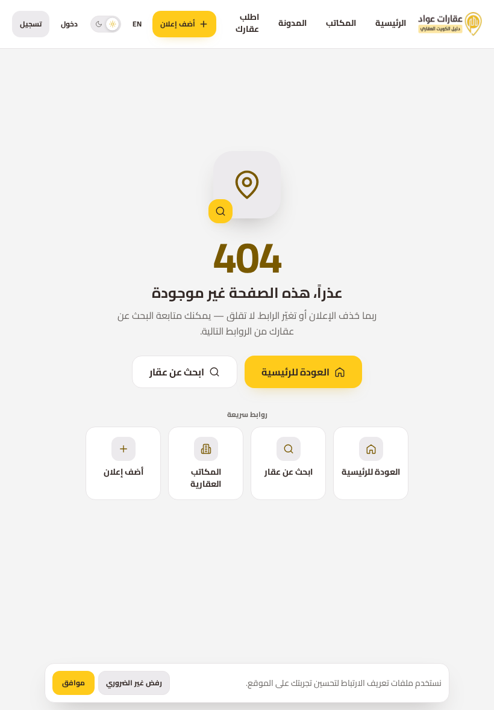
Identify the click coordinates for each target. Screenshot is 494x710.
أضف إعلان (177, 24)
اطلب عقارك (247, 23)
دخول (69, 24)
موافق (73, 683)
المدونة (292, 23)
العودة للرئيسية (295, 372)
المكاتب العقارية (205, 478)
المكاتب (341, 23)
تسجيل (31, 24)
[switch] (105, 24)
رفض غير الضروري (134, 683)
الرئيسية (390, 23)
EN (137, 24)
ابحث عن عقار (176, 372)
